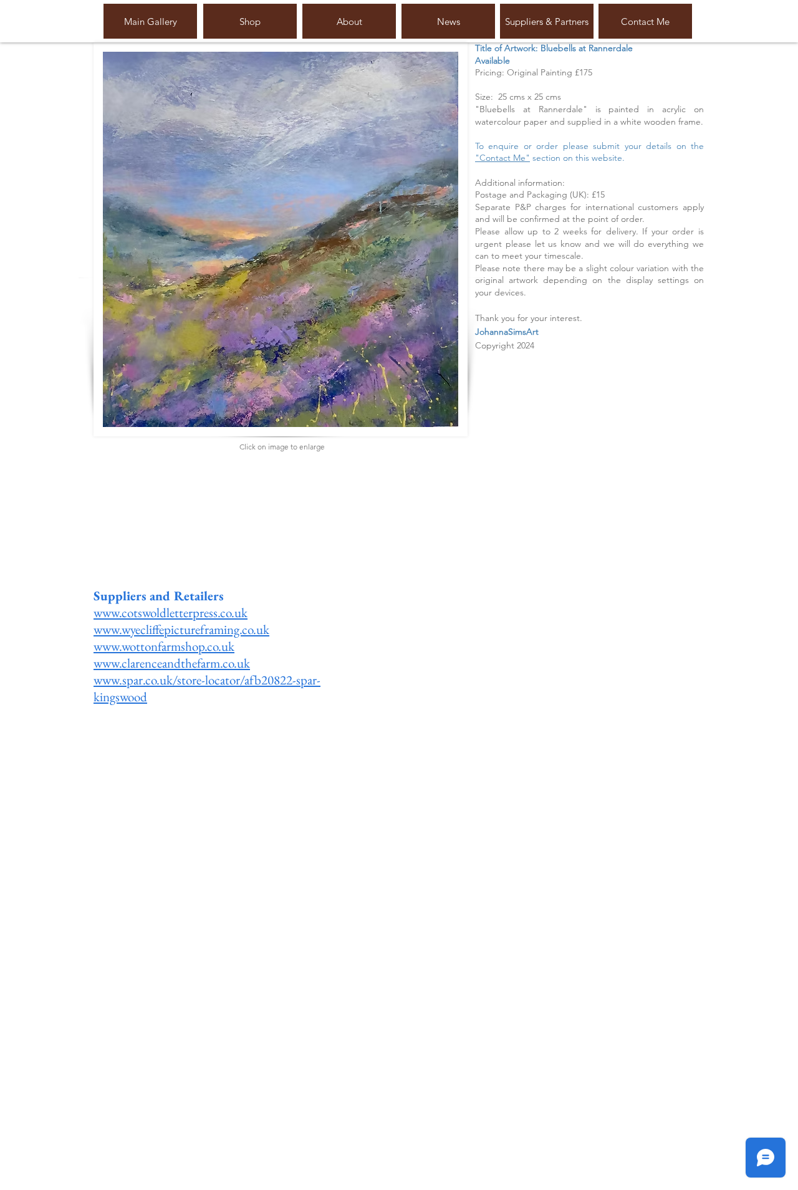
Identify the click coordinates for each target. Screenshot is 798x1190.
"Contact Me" (502, 157)
